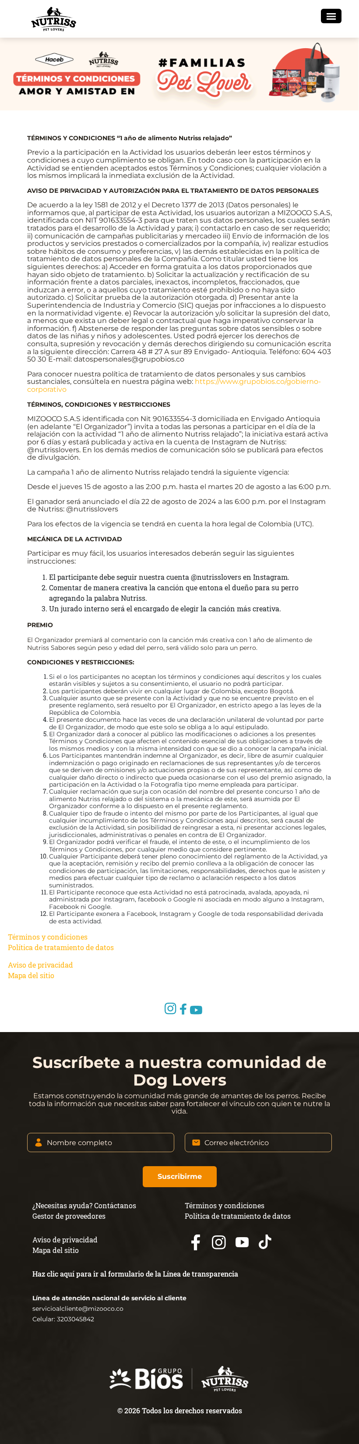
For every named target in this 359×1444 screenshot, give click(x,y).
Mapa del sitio (31, 975)
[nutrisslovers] (53, 19)
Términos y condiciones (48, 936)
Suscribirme (180, 1176)
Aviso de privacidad (40, 964)
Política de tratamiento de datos (61, 947)
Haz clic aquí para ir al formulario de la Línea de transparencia (135, 1273)
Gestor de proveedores (69, 1215)
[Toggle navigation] (331, 16)
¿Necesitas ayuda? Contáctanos (84, 1205)
